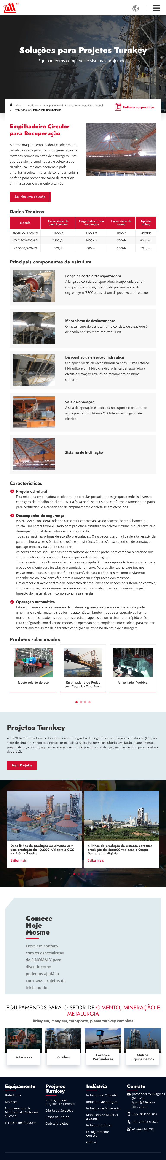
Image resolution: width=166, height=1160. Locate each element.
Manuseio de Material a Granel (102, 1117)
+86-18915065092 (144, 1114)
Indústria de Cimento (101, 1095)
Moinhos (63, 1057)
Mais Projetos (22, 765)
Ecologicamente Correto (97, 1134)
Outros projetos (57, 1123)
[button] (76, 702)
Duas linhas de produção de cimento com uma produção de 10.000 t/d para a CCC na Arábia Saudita (42, 850)
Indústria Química (99, 1125)
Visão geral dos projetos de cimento (60, 1102)
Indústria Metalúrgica (102, 1102)
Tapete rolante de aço (33, 682)
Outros (91, 1142)
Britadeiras (23, 1057)
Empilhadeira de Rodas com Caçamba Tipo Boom (83, 684)
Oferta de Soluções (59, 1110)
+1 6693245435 (143, 1129)
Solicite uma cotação (30, 196)
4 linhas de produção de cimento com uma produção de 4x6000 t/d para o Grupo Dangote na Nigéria (120, 850)
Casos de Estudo (57, 1117)
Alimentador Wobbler (133, 682)
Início (17, 105)
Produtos (32, 105)
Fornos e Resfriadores (103, 1057)
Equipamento (20, 1086)
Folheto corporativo (138, 107)
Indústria (96, 1086)
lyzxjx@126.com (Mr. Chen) (143, 1104)
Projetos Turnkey (36, 727)
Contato (136, 1086)
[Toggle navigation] (156, 8)
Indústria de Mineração (103, 1108)
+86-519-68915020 (145, 1122)
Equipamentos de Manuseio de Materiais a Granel (73, 105)
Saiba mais (18, 860)
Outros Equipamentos (142, 1057)
